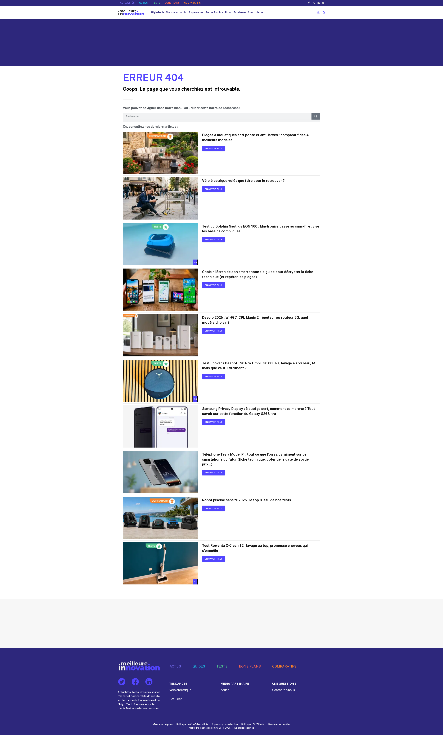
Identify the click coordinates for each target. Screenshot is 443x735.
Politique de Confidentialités (192, 724)
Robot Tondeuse (235, 12)
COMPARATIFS (192, 3)
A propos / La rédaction (225, 724)
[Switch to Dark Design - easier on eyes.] (318, 12)
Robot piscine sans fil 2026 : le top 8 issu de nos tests (246, 500)
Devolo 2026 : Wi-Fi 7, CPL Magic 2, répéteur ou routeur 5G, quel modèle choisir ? (255, 320)
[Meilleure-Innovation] (131, 12)
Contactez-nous (283, 690)
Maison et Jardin (176, 12)
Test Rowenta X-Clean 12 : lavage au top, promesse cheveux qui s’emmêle (255, 548)
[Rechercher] (323, 12)
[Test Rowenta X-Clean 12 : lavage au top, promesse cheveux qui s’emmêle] (160, 563)
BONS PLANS (172, 3)
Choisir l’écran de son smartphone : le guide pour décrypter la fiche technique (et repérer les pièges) (257, 274)
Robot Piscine (214, 12)
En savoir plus (214, 148)
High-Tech (157, 12)
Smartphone (256, 12)
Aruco (225, 690)
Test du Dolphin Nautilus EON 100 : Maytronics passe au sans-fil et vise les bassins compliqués (260, 228)
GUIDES (143, 3)
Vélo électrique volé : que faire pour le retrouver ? (243, 181)
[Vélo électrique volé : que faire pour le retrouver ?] (160, 198)
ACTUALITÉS (127, 3)
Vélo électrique (180, 690)
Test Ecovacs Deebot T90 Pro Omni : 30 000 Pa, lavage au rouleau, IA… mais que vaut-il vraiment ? (260, 365)
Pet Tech (175, 699)
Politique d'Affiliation (253, 724)
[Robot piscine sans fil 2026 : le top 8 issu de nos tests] (160, 518)
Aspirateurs (196, 12)
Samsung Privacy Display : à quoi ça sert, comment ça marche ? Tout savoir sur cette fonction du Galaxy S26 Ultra (258, 411)
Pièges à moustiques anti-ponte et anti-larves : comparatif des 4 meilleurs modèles (255, 137)
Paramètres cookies (279, 724)
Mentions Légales (163, 724)
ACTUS (175, 666)
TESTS (156, 3)
